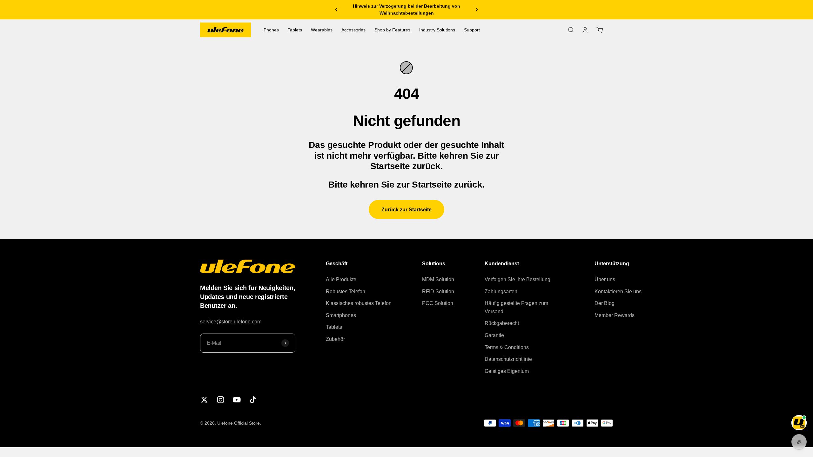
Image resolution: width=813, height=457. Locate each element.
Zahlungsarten (501, 291)
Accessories (353, 29)
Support (472, 29)
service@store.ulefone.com (230, 321)
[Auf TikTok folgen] (253, 399)
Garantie (494, 335)
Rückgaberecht (502, 323)
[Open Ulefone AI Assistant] (799, 422)
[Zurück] (336, 10)
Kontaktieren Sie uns (618, 291)
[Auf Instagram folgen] (220, 399)
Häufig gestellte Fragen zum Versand (516, 307)
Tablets (295, 29)
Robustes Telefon (345, 291)
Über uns (605, 279)
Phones (271, 29)
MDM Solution (438, 279)
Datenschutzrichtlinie (508, 359)
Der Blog (605, 303)
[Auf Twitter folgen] (204, 399)
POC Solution (437, 303)
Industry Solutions (437, 29)
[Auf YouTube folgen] (236, 399)
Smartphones (341, 315)
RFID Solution (438, 291)
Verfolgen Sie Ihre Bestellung (517, 279)
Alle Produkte (341, 279)
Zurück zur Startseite (406, 209)
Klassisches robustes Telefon (359, 303)
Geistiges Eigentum (507, 371)
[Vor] (477, 10)
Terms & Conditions (507, 347)
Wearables (322, 29)
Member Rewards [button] (615, 315)
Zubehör (335, 339)
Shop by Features (392, 29)
